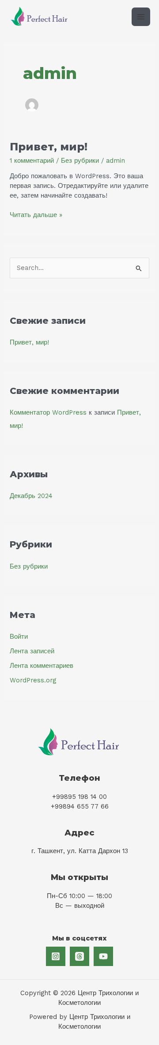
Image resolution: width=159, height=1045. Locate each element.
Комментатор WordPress (48, 412)
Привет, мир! (48, 146)
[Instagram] (55, 956)
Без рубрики (80, 161)
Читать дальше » (36, 215)
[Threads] (79, 956)
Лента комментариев (41, 666)
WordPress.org (33, 680)
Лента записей (32, 651)
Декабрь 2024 (31, 496)
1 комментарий (32, 161)
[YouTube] (103, 956)
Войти (19, 636)
